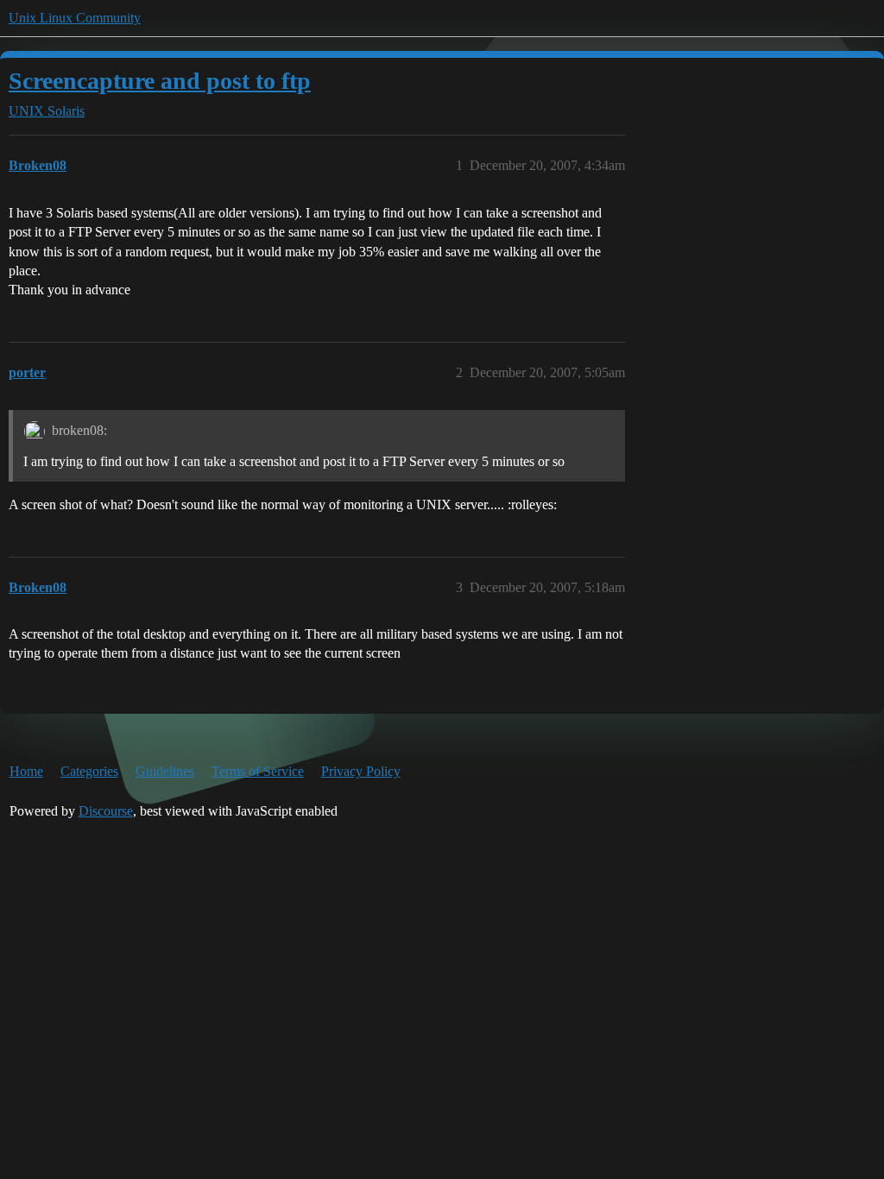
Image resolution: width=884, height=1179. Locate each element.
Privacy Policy (361, 771)
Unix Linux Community (75, 17)
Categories (89, 771)
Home (26, 771)
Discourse (106, 811)
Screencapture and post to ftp (160, 80)
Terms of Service (258, 771)
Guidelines (165, 771)
